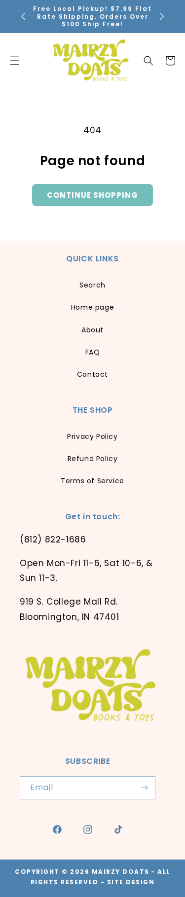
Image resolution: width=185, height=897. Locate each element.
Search (92, 285)
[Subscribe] (144, 787)
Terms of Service (92, 481)
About (92, 330)
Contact (92, 374)
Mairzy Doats (120, 871)
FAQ (92, 352)
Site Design (131, 882)
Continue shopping (92, 195)
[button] (148, 61)
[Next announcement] (162, 16)
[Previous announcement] (23, 16)
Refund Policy (93, 459)
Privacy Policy (92, 436)
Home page (92, 307)
